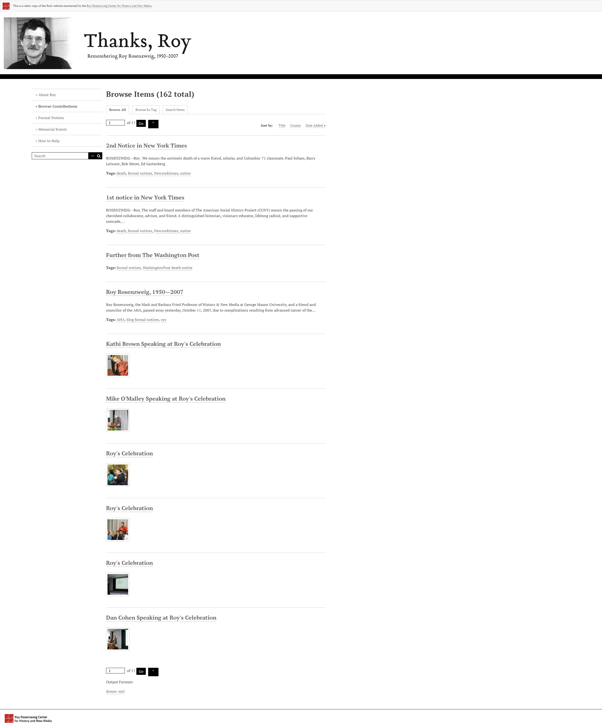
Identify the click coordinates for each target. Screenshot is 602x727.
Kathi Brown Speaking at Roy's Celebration (163, 344)
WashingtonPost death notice (167, 267)
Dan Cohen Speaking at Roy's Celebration (161, 617)
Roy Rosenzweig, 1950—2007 (144, 292)
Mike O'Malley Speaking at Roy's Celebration (166, 398)
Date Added (314, 125)
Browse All (117, 109)
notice (185, 173)
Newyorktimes (166, 173)
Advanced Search (91, 155)
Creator (295, 125)
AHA (121, 319)
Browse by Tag (145, 109)
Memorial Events (52, 129)
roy (163, 319)
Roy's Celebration (129, 453)
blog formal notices (143, 319)
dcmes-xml (115, 691)
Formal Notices (51, 117)
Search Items (175, 109)
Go (141, 123)
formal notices (140, 173)
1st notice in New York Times (145, 197)
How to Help (48, 140)
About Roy (47, 94)
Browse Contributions (57, 106)
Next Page (153, 124)
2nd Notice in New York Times (146, 145)
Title (282, 125)
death (121, 173)
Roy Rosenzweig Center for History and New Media (119, 6)
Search (98, 155)
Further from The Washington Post (152, 255)
